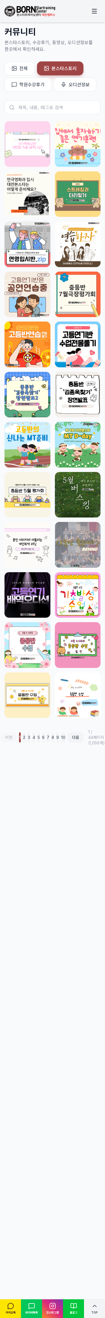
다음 (75, 737)
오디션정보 (79, 84)
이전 (8, 737)
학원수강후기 (32, 84)
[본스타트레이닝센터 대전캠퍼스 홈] (29, 11)
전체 (23, 68)
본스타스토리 (64, 68)
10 (63, 737)
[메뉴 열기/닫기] (94, 11)
